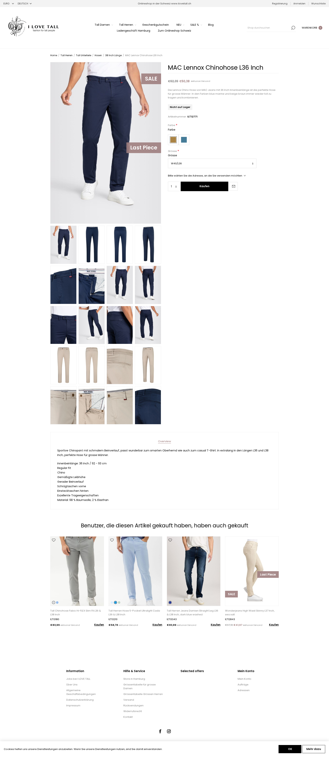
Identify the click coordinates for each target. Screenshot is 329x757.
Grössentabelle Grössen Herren (143, 694)
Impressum (73, 705)
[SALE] (231, 605)
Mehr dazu (313, 749)
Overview (164, 441)
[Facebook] (160, 731)
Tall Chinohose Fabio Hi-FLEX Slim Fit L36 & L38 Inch (75, 612)
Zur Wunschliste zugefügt (53, 540)
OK (290, 749)
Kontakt (128, 717)
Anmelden (299, 3)
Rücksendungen (133, 705)
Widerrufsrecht (132, 711)
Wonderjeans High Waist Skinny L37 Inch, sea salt (250, 612)
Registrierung (279, 3)
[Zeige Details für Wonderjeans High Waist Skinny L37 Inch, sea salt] (252, 571)
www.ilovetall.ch (181, 3)
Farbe (172, 125)
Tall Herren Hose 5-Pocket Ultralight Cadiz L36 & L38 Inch (134, 612)
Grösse (172, 151)
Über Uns (71, 684)
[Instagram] (169, 731)
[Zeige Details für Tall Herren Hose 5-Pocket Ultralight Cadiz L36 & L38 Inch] (135, 571)
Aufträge (243, 684)
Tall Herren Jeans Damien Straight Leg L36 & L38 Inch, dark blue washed (192, 612)
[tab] (164, 441)
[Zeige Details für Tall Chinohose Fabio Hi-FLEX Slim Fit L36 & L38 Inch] (77, 571)
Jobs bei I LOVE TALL (78, 679)
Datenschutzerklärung (80, 700)
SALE (231, 594)
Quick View (53, 546)
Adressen (244, 690)
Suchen (293, 28)
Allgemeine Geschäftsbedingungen (81, 692)
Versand (205, 81)
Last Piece (143, 147)
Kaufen (204, 186)
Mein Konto (244, 679)
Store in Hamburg (134, 679)
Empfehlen (233, 186)
